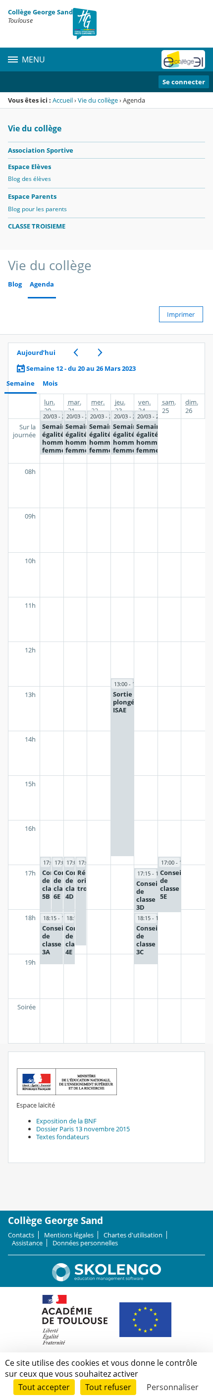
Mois (50, 383)
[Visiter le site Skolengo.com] (106, 1279)
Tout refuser (108, 1387)
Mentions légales (69, 1235)
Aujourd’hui (36, 352)
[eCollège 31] (183, 59)
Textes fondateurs (62, 1136)
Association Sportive (40, 150)
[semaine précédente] (75, 352)
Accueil (63, 100)
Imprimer (181, 314)
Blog (15, 284)
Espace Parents (32, 196)
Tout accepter (44, 1387)
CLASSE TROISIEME (36, 226)
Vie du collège (98, 100)
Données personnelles (85, 1243)
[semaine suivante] (100, 352)
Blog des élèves (29, 179)
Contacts (21, 1235)
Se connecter (183, 81)
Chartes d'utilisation (133, 1235)
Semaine (20, 383)
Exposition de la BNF (66, 1120)
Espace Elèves (29, 166)
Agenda (42, 284)
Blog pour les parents (37, 209)
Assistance (27, 1243)
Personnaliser (173, 1387)
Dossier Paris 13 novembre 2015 (83, 1128)
